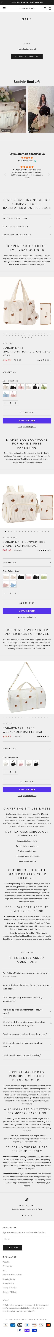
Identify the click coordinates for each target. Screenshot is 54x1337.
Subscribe (12, 1247)
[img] (27, 157)
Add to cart (27, 413)
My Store (8, 343)
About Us (6, 1262)
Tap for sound (6, 130)
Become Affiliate (9, 1292)
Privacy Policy (8, 1283)
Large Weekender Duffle (17, 235)
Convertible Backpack (16, 227)
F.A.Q (5, 1270)
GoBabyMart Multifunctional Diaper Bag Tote (27, 351)
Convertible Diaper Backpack (16, 1176)
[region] (27, 1204)
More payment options (27, 427)
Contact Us (7, 1266)
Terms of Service (10, 1288)
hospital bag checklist (34, 1165)
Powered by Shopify (38, 1319)
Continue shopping (27, 56)
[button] (6, 174)
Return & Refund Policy (12, 1275)
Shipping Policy (9, 1279)
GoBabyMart (10, 537)
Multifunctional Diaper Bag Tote (36, 1121)
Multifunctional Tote (15, 219)
